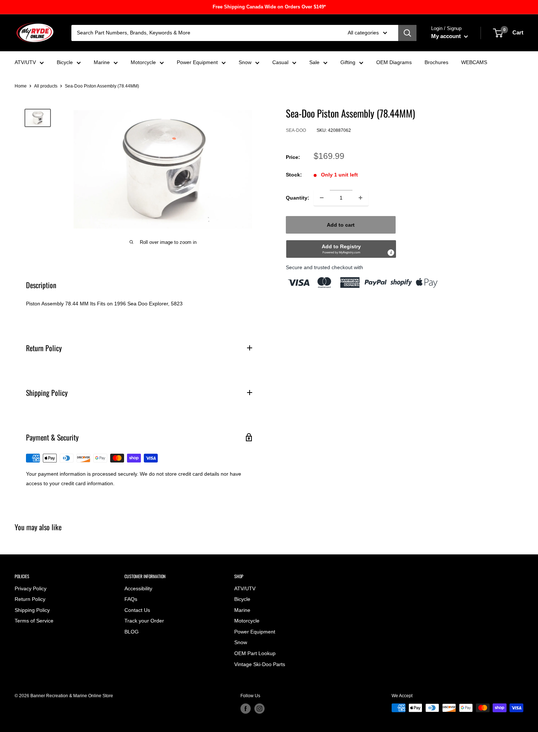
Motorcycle (143, 62)
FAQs (130, 599)
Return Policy (30, 599)
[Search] (407, 33)
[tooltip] (391, 252)
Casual (280, 62)
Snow (245, 62)
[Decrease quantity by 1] (321, 197)
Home (21, 86)
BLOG (131, 632)
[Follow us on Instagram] (259, 708)
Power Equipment (197, 62)
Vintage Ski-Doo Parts (259, 664)
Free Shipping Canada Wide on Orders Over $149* (269, 7)
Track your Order (144, 621)
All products (45, 86)
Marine (102, 62)
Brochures (436, 62)
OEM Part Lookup (255, 653)
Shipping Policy (32, 610)
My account (446, 36)
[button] (341, 249)
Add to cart (341, 225)
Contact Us (137, 610)
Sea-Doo (296, 130)
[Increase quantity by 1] (360, 197)
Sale (314, 62)
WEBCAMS (474, 62)
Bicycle (65, 62)
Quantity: (297, 198)
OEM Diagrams (394, 62)
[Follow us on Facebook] (245, 708)
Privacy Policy (30, 588)
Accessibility (138, 588)
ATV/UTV (25, 62)
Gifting (347, 62)
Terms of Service (34, 621)
